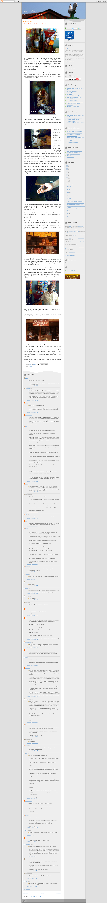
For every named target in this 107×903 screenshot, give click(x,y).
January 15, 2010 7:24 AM (32, 722)
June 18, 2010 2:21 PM (31, 856)
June (68, 192)
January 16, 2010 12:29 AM (32, 798)
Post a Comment (27, 889)
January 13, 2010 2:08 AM (32, 518)
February (69, 198)
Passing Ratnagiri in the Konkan (73, 152)
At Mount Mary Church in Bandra (73, 103)
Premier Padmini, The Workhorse (73, 98)
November (69, 186)
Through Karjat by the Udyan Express (74, 151)
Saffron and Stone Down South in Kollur (75, 131)
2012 (67, 180)
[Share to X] (43, 364)
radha (26, 484)
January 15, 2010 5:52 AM (32, 696)
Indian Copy (69, 155)
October (69, 187)
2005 (67, 216)
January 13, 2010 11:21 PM (32, 606)
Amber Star (27, 668)
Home (42, 893)
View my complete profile (70, 61)
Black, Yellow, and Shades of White (74, 97)
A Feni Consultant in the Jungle (73, 106)
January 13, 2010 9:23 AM (32, 564)
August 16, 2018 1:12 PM (32, 886)
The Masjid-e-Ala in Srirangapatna (73, 134)
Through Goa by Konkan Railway (73, 154)
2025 (67, 165)
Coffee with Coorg (70, 140)
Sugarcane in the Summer (72, 100)
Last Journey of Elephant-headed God (74, 118)
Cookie (26, 745)
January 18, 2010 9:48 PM (32, 827)
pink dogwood (28, 642)
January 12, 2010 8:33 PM (32, 400)
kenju (26, 514)
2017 (67, 172)
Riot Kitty (27, 574)
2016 (67, 174)
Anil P (26, 426)
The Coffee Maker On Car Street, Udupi (75, 208)
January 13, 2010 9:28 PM (32, 593)
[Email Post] (38, 364)
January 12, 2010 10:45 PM (32, 481)
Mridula (26, 566)
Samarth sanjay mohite (74, 231)
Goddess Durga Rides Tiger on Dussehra (75, 122)
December (69, 184)
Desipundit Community (71, 271)
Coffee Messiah (28, 801)
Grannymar (27, 388)
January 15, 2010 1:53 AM (32, 665)
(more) (76, 228)
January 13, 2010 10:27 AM (32, 579)
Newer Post (25, 893)
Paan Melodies (70, 104)
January (69, 200)
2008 (67, 211)
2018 (67, 171)
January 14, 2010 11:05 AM (32, 639)
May (68, 193)
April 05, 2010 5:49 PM (31, 835)
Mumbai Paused (28, 582)
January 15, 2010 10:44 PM (32, 750)
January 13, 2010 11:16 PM (32, 599)
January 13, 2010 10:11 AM (32, 571)
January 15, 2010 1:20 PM (32, 743)
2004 (67, 217)
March (68, 196)
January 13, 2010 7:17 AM (32, 525)
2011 (67, 181)
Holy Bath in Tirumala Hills (72, 136)
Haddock (71, 246)
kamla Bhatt (27, 699)
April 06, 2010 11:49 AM (31, 841)
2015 (67, 175)
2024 (67, 166)
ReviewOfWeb (72, 252)
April (68, 195)
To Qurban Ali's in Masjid (71, 91)
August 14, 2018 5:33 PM (32, 870)
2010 (67, 183)
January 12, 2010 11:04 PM (32, 511)
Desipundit (30, 366)
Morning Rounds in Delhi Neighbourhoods (75, 203)
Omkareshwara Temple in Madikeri (74, 139)
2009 (67, 210)
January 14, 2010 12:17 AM (32, 615)
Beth (26, 520)
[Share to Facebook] (45, 364)
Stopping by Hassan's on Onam (73, 119)
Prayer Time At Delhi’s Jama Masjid (74, 95)
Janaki (26, 830)
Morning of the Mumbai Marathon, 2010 (75, 204)
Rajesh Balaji (27, 844)
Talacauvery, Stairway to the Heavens (74, 132)
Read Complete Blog (71, 270)
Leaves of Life (69, 94)
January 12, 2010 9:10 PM (32, 412)
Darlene (26, 649)
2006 (67, 214)
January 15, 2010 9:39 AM (32, 736)
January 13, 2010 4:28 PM (32, 585)
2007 (67, 213)
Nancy (26, 724)
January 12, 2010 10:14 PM (32, 424)
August (68, 189)
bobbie (26, 403)
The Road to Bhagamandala (72, 142)
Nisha (26, 378)
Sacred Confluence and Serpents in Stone (75, 137)
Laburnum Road (70, 92)
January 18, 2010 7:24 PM (32, 812)
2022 (67, 169)
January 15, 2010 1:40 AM (32, 654)
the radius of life (81, 237)
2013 (67, 178)
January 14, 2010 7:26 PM (32, 647)
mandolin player (81, 226)
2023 (67, 168)
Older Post (58, 893)
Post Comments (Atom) (35, 896)
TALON (26, 588)
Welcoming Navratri (71, 121)
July (68, 190)
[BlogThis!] (42, 364)
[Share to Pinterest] (47, 364)
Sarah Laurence (28, 414)
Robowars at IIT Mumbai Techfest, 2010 (75, 201)
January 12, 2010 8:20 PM (32, 385)
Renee (26, 608)
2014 (67, 177)
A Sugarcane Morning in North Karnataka (75, 101)
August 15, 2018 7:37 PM (32, 878)
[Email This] (40, 364)
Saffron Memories (70, 157)
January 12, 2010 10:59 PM (32, 491)
